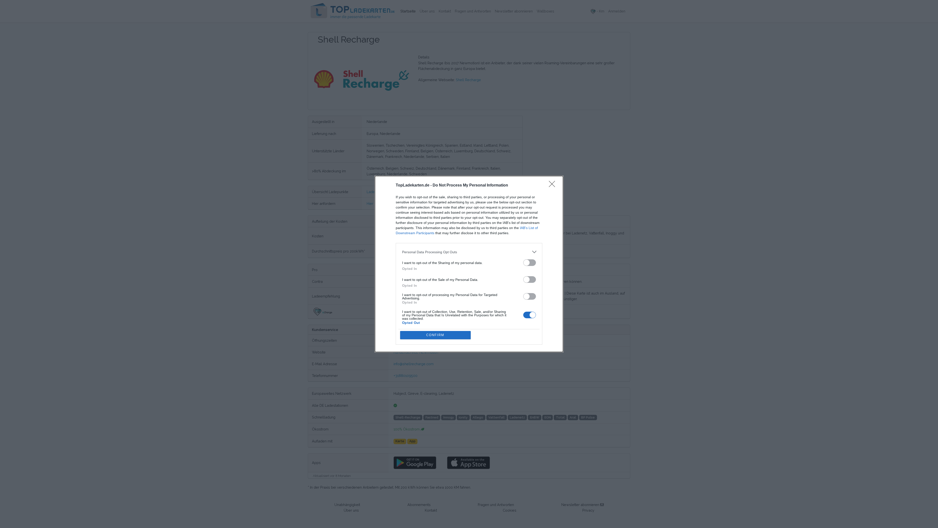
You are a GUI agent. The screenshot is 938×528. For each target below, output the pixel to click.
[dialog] (469, 264)
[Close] (553, 185)
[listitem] (469, 251)
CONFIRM (435, 335)
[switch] (529, 262)
